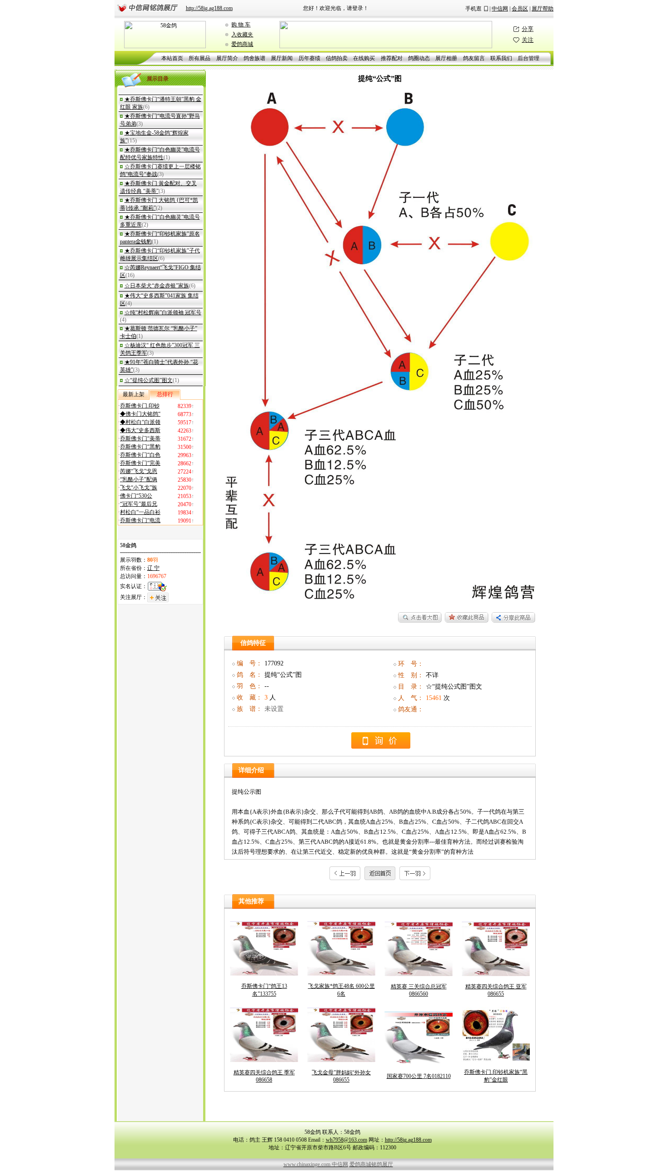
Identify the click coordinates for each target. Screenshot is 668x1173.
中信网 (500, 8)
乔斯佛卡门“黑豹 (140, 446)
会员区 (520, 8)
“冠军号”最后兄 (138, 504)
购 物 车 (240, 24)
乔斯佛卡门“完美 (140, 463)
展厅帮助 (542, 8)
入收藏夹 (242, 34)
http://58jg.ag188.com (209, 8)
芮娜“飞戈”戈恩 (138, 471)
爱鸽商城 (242, 44)
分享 (527, 28)
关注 (527, 39)
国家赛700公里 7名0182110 (419, 1076)
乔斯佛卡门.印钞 (140, 406)
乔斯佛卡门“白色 (140, 455)
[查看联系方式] (380, 746)
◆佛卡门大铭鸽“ (140, 414)
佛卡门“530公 (136, 496)
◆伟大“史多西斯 (140, 430)
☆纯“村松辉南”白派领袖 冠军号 (163, 312)
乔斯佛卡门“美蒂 (140, 438)
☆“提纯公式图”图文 (149, 380)
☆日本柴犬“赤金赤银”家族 (157, 285)
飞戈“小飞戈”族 (138, 487)
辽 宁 (153, 568)
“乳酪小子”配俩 (138, 479)
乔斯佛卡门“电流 (140, 520)
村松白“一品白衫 (140, 512)
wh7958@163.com (346, 1140)
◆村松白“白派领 (140, 422)
